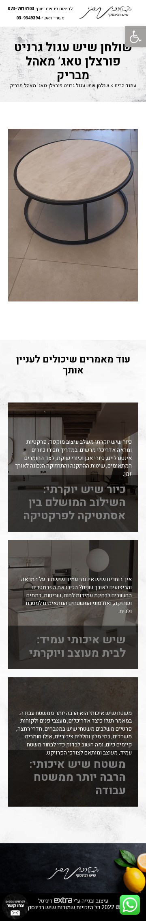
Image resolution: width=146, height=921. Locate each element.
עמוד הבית (125, 86)
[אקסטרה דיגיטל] (63, 900)
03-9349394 (28, 18)
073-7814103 (21, 9)
